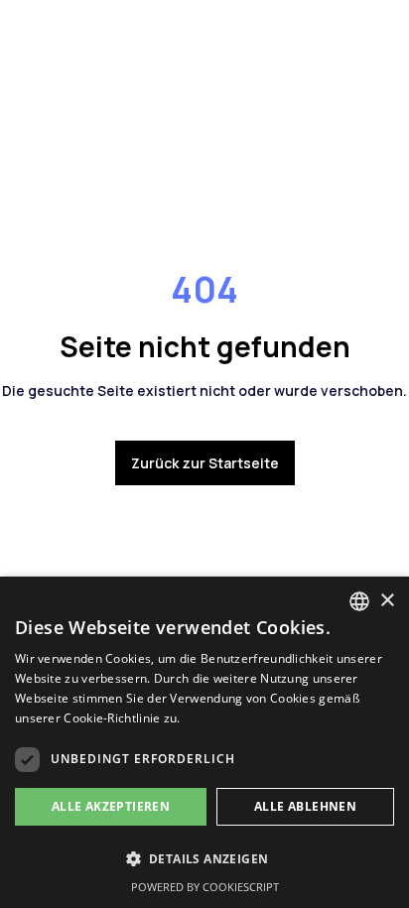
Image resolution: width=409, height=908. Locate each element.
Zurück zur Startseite (205, 463)
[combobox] (359, 601)
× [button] (386, 600)
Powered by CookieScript (205, 886)
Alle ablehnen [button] (305, 806)
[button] (204, 858)
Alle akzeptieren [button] (111, 806)
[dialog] (204, 742)
